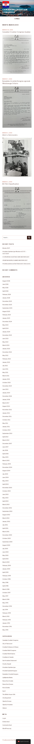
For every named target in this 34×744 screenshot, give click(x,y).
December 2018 (7, 396)
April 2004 (5, 484)
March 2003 (5, 504)
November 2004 (7, 467)
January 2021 (6, 379)
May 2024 (5, 325)
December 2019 (7, 386)
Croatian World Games (8, 654)
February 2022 (6, 359)
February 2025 (6, 315)
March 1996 (5, 599)
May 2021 (5, 372)
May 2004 (5, 481)
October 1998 (6, 579)
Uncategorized (6, 698)
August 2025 (6, 311)
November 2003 (7, 487)
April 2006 (5, 453)
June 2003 (5, 494)
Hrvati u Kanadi (6, 664)
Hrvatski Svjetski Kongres (9, 670)
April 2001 (5, 528)
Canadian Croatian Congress (14, 11)
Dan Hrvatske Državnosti (9, 660)
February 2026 (6, 294)
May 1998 (5, 582)
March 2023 (5, 345)
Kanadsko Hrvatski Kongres (10, 674)
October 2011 (6, 420)
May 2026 (5, 287)
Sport (4, 691)
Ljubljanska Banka (7, 677)
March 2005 (5, 460)
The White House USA (8, 694)
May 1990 (5, 630)
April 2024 (5, 328)
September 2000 (7, 542)
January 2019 (6, 393)
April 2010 (5, 437)
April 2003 (5, 501)
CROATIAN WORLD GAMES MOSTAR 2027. (15, 260)
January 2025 (6, 318)
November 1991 (7, 626)
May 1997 (5, 596)
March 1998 (5, 589)
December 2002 (7, 508)
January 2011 (6, 426)
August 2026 (6, 281)
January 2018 (6, 399)
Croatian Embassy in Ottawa (10, 647)
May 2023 (5, 342)
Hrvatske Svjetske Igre (9, 667)
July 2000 (5, 548)
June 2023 (5, 338)
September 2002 (7, 511)
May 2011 (5, 423)
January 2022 (6, 362)
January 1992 (6, 623)
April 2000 (5, 559)
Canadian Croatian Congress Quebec (16, 32)
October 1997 (6, 592)
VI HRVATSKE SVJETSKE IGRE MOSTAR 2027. (15, 257)
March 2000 (5, 562)
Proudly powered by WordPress (11, 740)
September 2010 (7, 433)
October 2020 (6, 382)
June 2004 (5, 477)
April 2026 (5, 291)
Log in (4, 718)
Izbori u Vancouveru (9, 135)
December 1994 (7, 606)
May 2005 (5, 457)
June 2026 (5, 284)
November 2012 (7, 409)
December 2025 (7, 301)
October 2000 (6, 538)
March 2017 (5, 403)
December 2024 (7, 321)
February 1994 (6, 613)
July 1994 (5, 609)
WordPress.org (6, 728)
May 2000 (5, 555)
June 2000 (5, 552)
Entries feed (5, 721)
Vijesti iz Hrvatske (7, 704)
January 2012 (6, 413)
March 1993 (5, 616)
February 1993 (6, 620)
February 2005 (6, 464)
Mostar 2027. (6, 248)
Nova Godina (6, 687)
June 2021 (5, 369)
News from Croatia (7, 681)
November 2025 (7, 304)
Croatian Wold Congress (9, 650)
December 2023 (7, 335)
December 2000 (7, 535)
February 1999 (6, 575)
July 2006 (5, 450)
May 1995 (5, 603)
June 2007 (5, 447)
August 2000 (6, 545)
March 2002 (5, 518)
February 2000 (6, 565)
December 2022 (7, 352)
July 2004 (5, 474)
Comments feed (7, 725)
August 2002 (6, 514)
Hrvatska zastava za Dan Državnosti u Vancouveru (16, 263)
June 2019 (5, 389)
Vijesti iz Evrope (6, 701)
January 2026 (6, 298)
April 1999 (5, 572)
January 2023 (6, 348)
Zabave (4, 708)
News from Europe (7, 684)
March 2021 (5, 376)
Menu (18, 18)
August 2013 (6, 406)
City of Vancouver (7, 643)
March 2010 (5, 440)
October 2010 (6, 430)
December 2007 (7, 443)
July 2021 (5, 365)
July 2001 (5, 525)
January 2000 (6, 569)
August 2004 (6, 470)
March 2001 (5, 531)
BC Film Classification (10, 184)
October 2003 (6, 491)
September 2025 (7, 308)
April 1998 (5, 586)
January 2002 (6, 521)
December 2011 (7, 416)
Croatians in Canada (7, 657)
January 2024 (6, 332)
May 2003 (5, 498)
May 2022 (5, 355)
